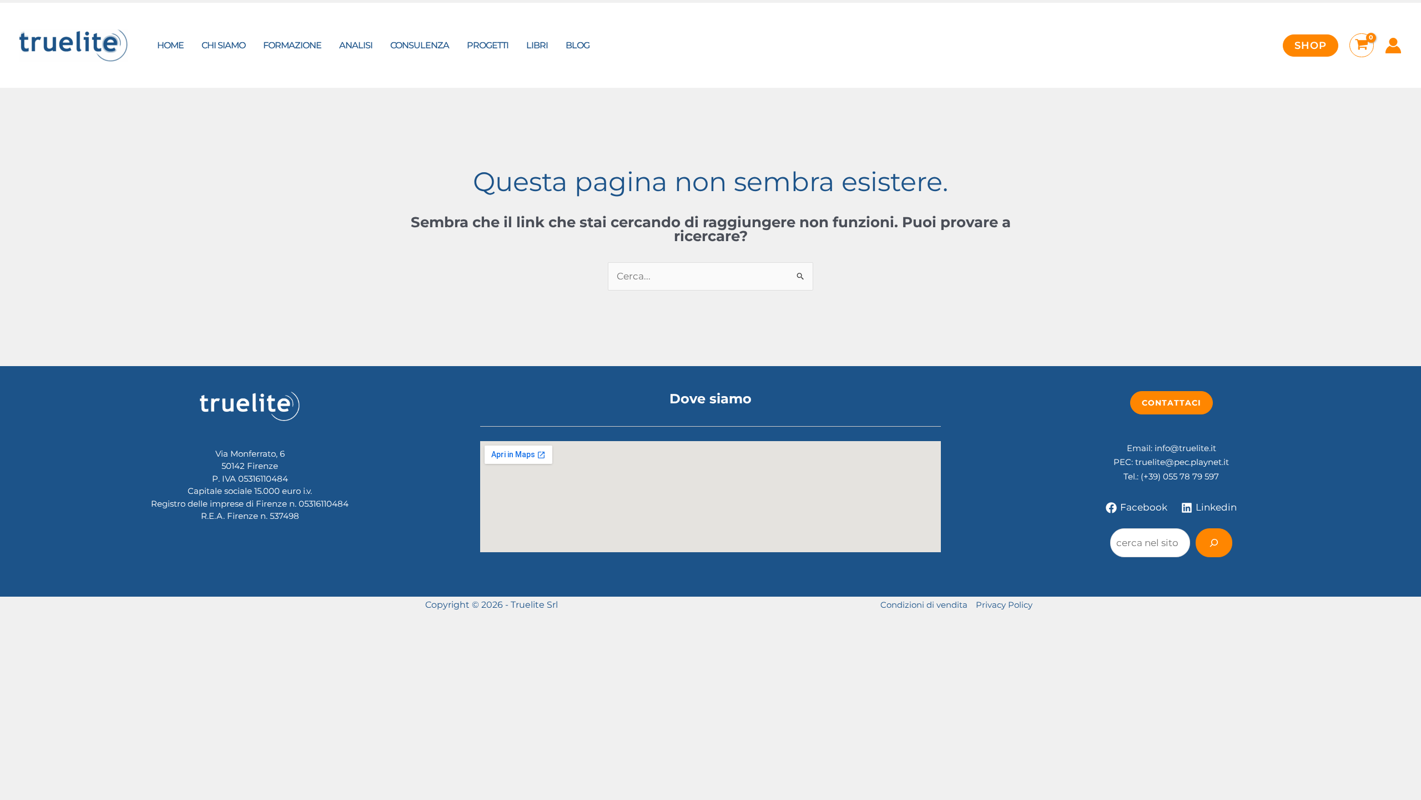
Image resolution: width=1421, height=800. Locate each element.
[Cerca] (1214, 542)
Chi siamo (223, 45)
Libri (537, 45)
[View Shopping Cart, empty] (1361, 45)
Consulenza (419, 45)
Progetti (487, 45)
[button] (1310, 45)
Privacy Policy (1004, 604)
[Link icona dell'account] (1393, 45)
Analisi (355, 45)
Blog (577, 45)
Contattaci (1171, 403)
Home (170, 45)
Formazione (292, 45)
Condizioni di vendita (924, 604)
